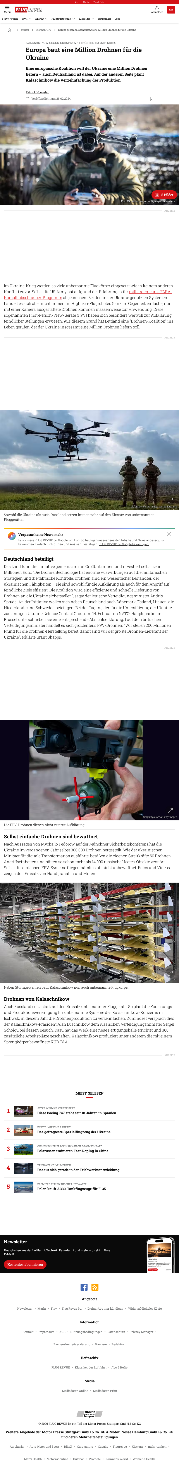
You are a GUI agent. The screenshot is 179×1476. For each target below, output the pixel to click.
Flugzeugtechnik (61, 18)
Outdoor (78, 1459)
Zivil (25, 18)
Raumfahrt (104, 18)
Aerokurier (17, 1447)
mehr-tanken (157, 1447)
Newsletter (25, 1308)
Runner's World (117, 1459)
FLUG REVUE (61, 1367)
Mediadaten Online (75, 1391)
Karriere (101, 1344)
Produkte (98, 2)
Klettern (137, 1447)
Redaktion (119, 1344)
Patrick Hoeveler (37, 92)
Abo (77, 2)
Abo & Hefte (119, 1367)
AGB (62, 1332)
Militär (39, 18)
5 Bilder (167, 194)
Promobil (95, 1459)
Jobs (117, 18)
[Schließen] (169, 534)
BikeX (68, 1447)
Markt (42, 1308)
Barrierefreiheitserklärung (71, 1344)
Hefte (86, 2)
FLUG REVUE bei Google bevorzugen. (124, 544)
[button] (89, 154)
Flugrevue (120, 1447)
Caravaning (85, 1447)
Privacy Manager (141, 1332)
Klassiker (84, 18)
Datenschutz (116, 1332)
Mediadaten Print (105, 1391)
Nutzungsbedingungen (86, 1332)
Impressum (46, 1332)
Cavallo (103, 1447)
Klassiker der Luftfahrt (91, 1367)
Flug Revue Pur (72, 1308)
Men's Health (33, 1459)
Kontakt (28, 1332)
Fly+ (54, 1308)
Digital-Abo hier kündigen (105, 1308)
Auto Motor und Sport (44, 1447)
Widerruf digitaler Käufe (145, 1308)
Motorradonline (57, 1459)
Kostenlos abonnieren (25, 1264)
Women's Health (144, 1459)
